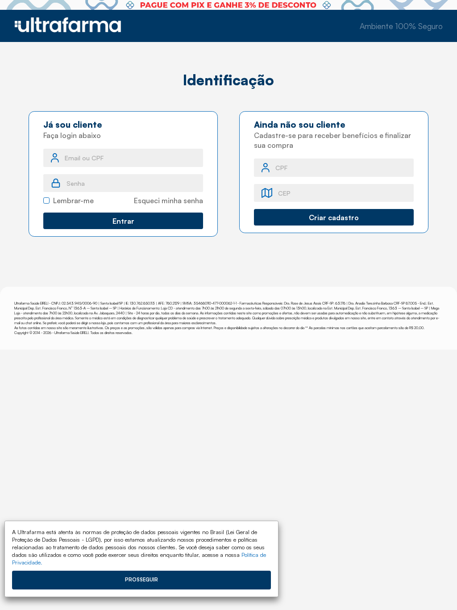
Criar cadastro (334, 217)
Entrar (123, 221)
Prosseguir (141, 580)
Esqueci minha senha (168, 200)
